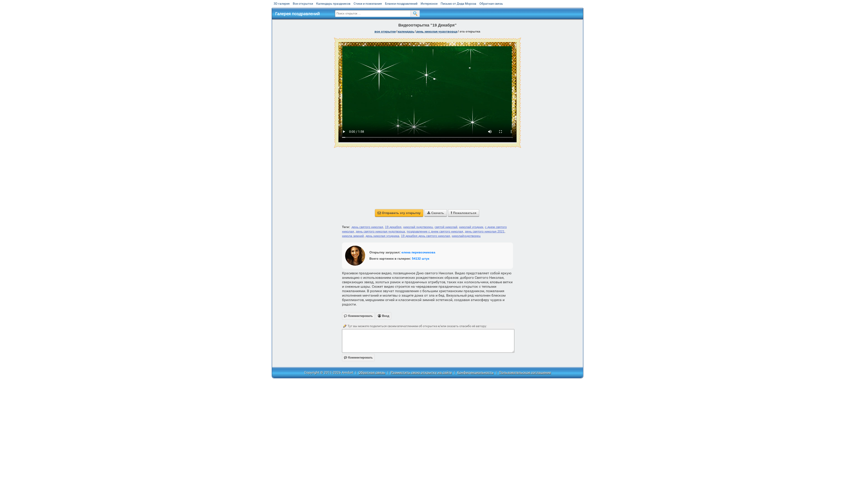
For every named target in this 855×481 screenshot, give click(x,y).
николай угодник (471, 227)
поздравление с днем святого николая (435, 231)
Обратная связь (491, 3)
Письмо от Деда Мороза (458, 3)
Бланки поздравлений (401, 3)
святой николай (446, 227)
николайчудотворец (466, 236)
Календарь (406, 31)
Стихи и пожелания (368, 3)
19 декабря (393, 227)
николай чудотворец (418, 227)
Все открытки (303, 3)
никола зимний (353, 236)
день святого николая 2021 (485, 231)
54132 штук (420, 258)
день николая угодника (382, 236)
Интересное (429, 3)
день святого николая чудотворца (380, 231)
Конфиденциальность (475, 372)
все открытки (385, 31)
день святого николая (367, 227)
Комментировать (358, 357)
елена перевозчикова (418, 252)
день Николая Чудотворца (436, 31)
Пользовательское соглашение (525, 372)
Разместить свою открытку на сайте (421, 372)
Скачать (435, 213)
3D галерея (282, 3)
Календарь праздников (333, 3)
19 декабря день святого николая (425, 236)
